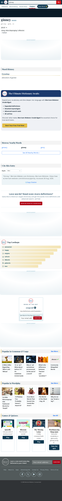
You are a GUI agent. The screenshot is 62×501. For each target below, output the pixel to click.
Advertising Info (26, 470)
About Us (11, 470)
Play (7, 437)
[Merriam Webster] (31, 300)
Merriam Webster (5, 462)
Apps (17, 470)
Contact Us (35, 470)
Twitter (28, 474)
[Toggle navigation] (2, 2)
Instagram (39, 474)
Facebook (22, 474)
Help (5, 470)
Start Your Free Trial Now (14, 125)
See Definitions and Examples (30, 311)
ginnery (4, 147)
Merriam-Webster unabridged (31, 203)
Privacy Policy (44, 470)
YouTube (33, 474)
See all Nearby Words (30, 153)
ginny (43, 147)
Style (3, 171)
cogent (30, 307)
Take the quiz (54, 447)
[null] (35, 308)
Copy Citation (32, 182)
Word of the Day (31, 304)
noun (14, 20)
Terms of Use (54, 470)
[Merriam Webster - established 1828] (6, 2)
